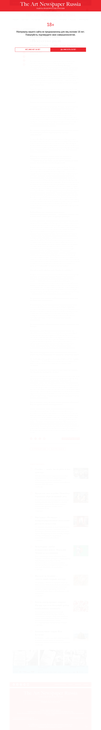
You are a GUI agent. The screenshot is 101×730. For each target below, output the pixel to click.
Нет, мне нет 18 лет (32, 49)
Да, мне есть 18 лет (68, 49)
